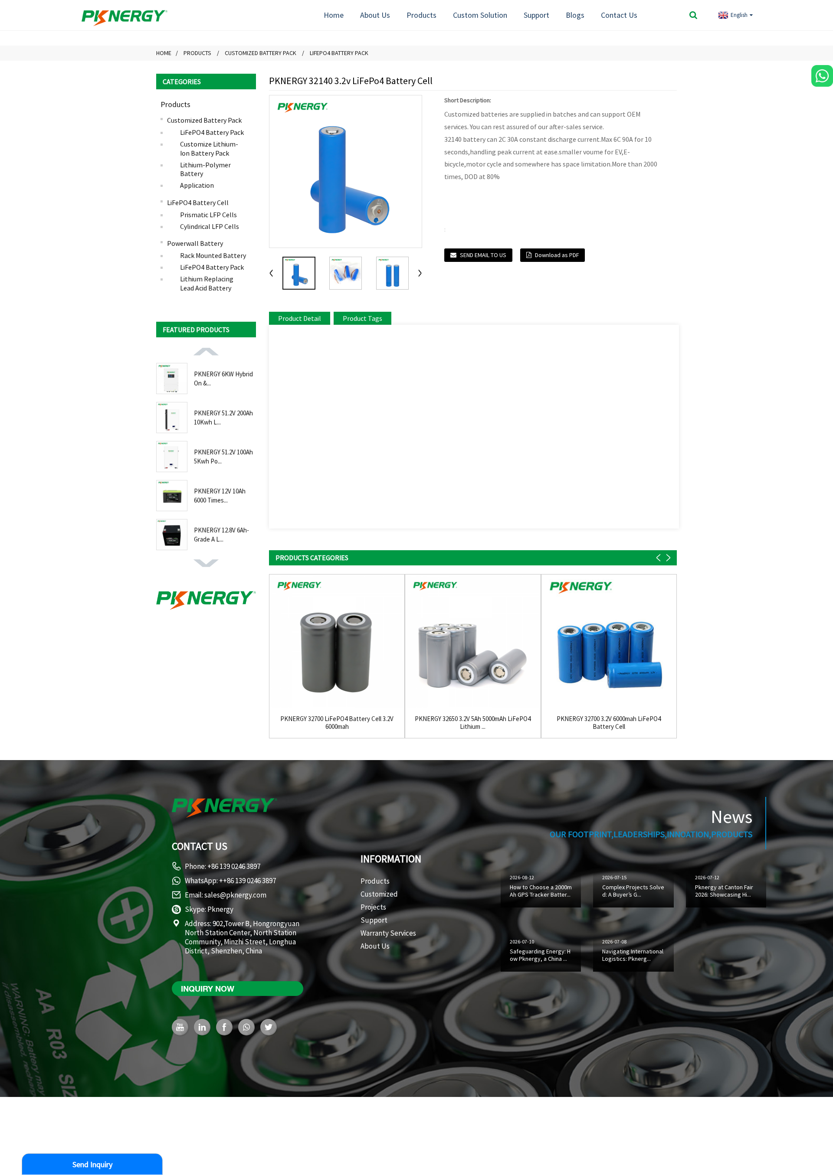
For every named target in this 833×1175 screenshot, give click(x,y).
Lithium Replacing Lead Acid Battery (206, 283)
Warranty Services (388, 933)
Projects (373, 907)
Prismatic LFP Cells (208, 214)
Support (536, 15)
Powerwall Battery (195, 243)
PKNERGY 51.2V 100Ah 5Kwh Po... (223, 456)
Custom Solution (480, 15)
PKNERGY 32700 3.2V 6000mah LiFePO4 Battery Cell (609, 723)
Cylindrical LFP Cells (209, 226)
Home (334, 15)
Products (421, 15)
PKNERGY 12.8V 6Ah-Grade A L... (221, 534)
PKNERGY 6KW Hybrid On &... (223, 378)
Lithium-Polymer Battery (205, 169)
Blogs (575, 15)
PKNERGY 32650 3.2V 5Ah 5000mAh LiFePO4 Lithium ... (473, 723)
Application (197, 185)
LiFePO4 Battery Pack (339, 53)
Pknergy (220, 909)
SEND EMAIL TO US (483, 255)
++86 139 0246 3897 (247, 880)
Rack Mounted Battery (213, 255)
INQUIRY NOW (207, 988)
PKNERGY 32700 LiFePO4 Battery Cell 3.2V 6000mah (337, 723)
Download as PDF (557, 255)
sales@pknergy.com (235, 895)
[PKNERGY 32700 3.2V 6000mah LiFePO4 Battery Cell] (609, 641)
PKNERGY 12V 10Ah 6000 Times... (220, 495)
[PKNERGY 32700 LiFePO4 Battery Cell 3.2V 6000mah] (336, 641)
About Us (375, 15)
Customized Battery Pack (260, 53)
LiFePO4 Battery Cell (198, 202)
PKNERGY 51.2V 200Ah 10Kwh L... (223, 417)
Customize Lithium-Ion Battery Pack (209, 148)
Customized (379, 894)
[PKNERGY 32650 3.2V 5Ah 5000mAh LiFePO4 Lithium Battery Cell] (472, 641)
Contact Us (619, 15)
